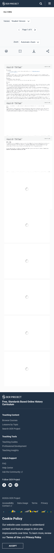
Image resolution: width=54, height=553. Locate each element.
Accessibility (8, 503)
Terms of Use (13, 537)
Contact (6, 506)
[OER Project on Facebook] (4, 485)
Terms (34, 503)
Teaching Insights (10, 450)
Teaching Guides (10, 442)
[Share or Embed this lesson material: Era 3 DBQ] (47, 51)
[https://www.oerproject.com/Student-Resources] (36, 71)
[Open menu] (50, 4)
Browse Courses (9, 420)
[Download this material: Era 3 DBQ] (34, 51)
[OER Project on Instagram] (16, 485)
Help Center (7, 468)
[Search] (39, 3)
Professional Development (14, 446)
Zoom (16, 42)
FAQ (4, 463)
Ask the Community (11, 472)
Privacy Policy (33, 537)
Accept (13, 546)
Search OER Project (11, 429)
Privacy (44, 503)
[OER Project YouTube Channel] (10, 485)
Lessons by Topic (10, 424)
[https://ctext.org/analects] (33, 191)
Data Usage (22, 503)
